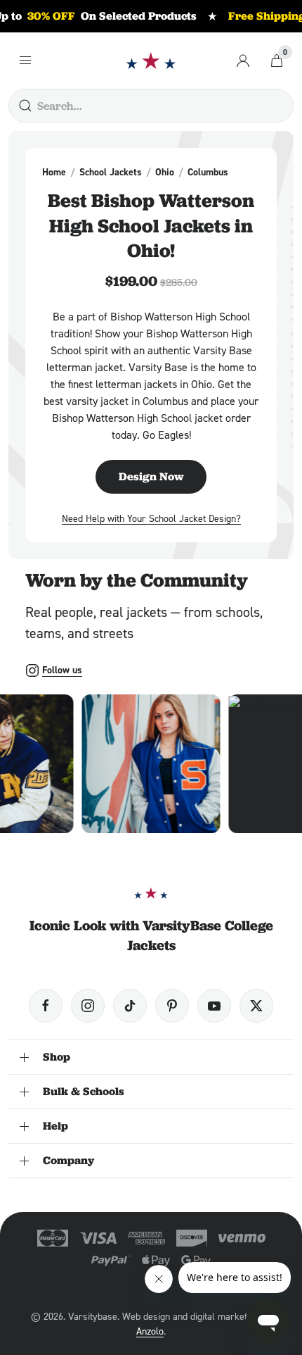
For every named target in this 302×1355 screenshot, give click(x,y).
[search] (25, 106)
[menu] (25, 60)
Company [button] (68, 1160)
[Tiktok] (130, 1006)
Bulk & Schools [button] (83, 1091)
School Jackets (110, 172)
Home (54, 172)
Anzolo (150, 1331)
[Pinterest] (172, 1006)
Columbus (208, 172)
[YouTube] (214, 1006)
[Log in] (243, 60)
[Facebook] (46, 1006)
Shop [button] (56, 1056)
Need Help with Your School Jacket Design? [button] (151, 518)
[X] (256, 1006)
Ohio (164, 172)
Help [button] (55, 1125)
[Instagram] (88, 1006)
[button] (151, 763)
